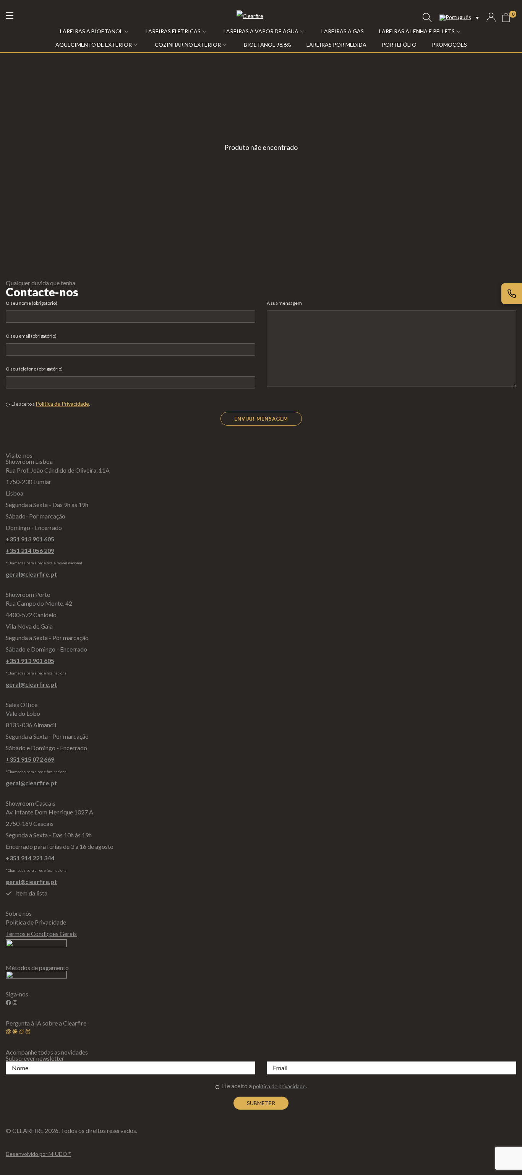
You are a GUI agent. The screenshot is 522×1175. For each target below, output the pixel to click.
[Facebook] (8, 1002)
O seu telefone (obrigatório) (34, 369)
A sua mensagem (284, 303)
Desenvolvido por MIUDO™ (38, 1154)
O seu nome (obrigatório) (31, 303)
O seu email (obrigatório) (31, 336)
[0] (506, 17)
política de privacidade (279, 1086)
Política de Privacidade (62, 403)
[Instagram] (15, 1002)
